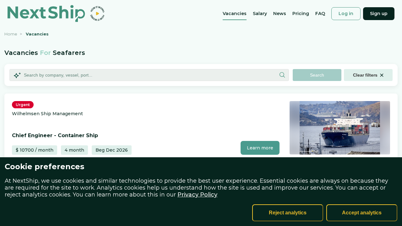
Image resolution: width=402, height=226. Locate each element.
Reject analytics (288, 212)
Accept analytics (362, 212)
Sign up (379, 13)
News (279, 14)
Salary (260, 14)
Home (10, 33)
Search (317, 75)
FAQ (320, 14)
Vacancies (235, 14)
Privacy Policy (197, 194)
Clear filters (365, 75)
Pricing (300, 14)
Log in (346, 13)
